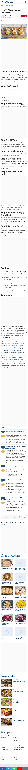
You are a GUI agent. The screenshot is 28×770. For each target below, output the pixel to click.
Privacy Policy (4, 761)
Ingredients (4, 742)
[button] (25, 768)
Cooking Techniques (5, 363)
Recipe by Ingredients (19, 745)
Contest (15, 755)
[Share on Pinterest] (24, 16)
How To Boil (7, 21)
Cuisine (3, 747)
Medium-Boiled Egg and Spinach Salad (17, 357)
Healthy (16, 740)
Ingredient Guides (18, 749)
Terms (15, 759)
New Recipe (16, 742)
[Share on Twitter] (8, 768)
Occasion (4, 745)
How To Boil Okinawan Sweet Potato (12, 523)
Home (2, 5)
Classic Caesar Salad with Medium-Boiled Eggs (14, 343)
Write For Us (4, 755)
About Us (4, 753)
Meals (3, 740)
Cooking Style (5, 749)
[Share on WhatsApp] (14, 768)
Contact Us (16, 753)
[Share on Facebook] (3, 768)
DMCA (3, 759)
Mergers (3, 757)
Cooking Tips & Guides (9, 5)
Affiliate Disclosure (17, 757)
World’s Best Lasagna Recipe (19, 710)
